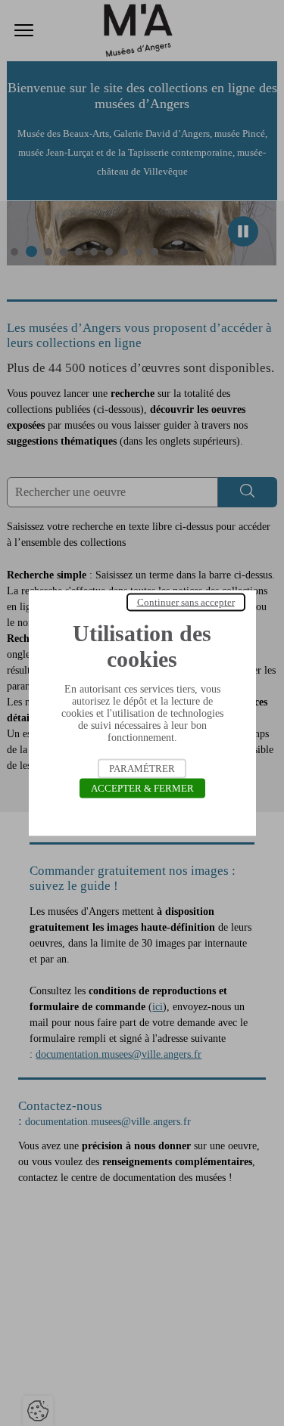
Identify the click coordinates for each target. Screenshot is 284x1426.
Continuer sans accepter (186, 602)
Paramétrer (142, 768)
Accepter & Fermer (142, 788)
